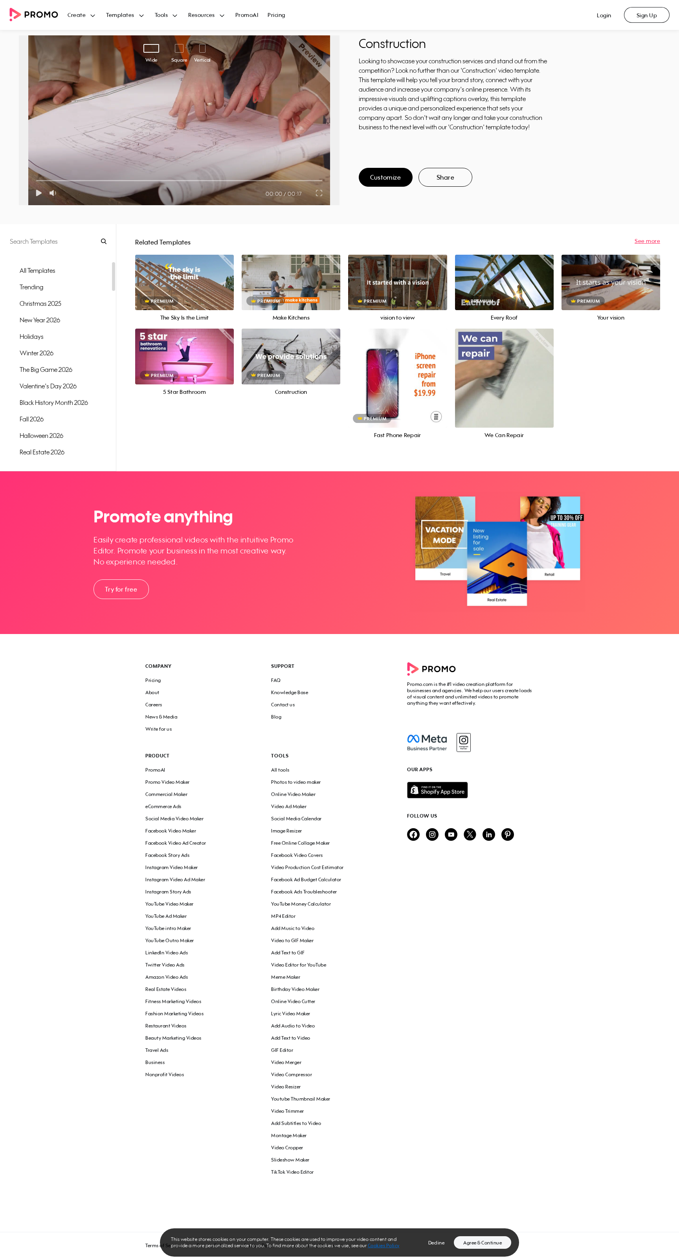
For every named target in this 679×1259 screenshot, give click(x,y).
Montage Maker (289, 1135)
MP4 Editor (283, 916)
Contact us (283, 705)
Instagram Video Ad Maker (175, 879)
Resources (201, 14)
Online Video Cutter (293, 1001)
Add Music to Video (292, 928)
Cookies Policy (384, 1245)
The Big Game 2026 (46, 369)
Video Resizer (286, 1087)
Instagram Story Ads (168, 892)
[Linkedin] (489, 835)
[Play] (39, 193)
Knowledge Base (289, 692)
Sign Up (647, 15)
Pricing (276, 14)
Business (155, 1062)
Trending (31, 287)
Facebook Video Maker (170, 831)
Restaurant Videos (166, 1026)
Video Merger (286, 1062)
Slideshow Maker (290, 1160)
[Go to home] (38, 15)
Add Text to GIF (288, 953)
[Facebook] (427, 742)
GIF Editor (282, 1050)
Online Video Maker (293, 794)
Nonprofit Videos (164, 1074)
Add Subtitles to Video (296, 1123)
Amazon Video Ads (166, 977)
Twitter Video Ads (165, 965)
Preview (184, 273)
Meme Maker (285, 977)
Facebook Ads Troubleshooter (304, 892)
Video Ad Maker (288, 806)
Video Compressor (291, 1074)
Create (77, 14)
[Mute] (54, 193)
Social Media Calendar (296, 819)
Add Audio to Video (293, 1026)
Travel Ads (156, 1050)
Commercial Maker (166, 794)
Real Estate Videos (165, 989)
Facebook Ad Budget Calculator (306, 879)
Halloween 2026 (41, 435)
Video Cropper (287, 1148)
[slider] (36, 180)
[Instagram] (463, 742)
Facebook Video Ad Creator (175, 843)
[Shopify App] (470, 790)
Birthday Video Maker (295, 989)
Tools (161, 14)
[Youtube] (451, 835)
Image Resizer (286, 831)
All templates (37, 270)
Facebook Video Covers (297, 855)
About (152, 692)
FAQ (276, 680)
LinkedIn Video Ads (166, 953)
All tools (280, 770)
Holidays (32, 336)
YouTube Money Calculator (301, 904)
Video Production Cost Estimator (307, 867)
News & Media (161, 717)
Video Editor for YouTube (298, 965)
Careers (153, 705)
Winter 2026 (36, 353)
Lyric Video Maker (290, 1013)
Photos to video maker (296, 782)
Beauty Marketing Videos (173, 1038)
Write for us (158, 729)
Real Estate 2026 (42, 452)
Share (446, 177)
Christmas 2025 (40, 303)
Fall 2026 (32, 419)
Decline (436, 1243)
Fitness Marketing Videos (173, 1001)
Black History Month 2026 (54, 402)
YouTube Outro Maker (169, 940)
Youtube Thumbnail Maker (300, 1099)
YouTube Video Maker (169, 904)
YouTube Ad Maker (166, 916)
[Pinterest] (507, 835)
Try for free (121, 589)
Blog (276, 717)
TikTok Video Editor (292, 1172)
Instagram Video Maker (171, 867)
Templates (120, 14)
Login (604, 15)
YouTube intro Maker (168, 928)
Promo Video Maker (167, 782)
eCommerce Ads (163, 806)
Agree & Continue (482, 1243)
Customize (385, 177)
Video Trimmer (287, 1111)
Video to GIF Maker (292, 940)
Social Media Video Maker (174, 819)
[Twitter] (470, 835)
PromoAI (247, 14)
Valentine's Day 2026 (48, 386)
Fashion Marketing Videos (174, 1013)
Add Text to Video (290, 1038)
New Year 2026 (40, 320)
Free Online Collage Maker (300, 843)
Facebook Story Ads (167, 855)
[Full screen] (319, 193)
